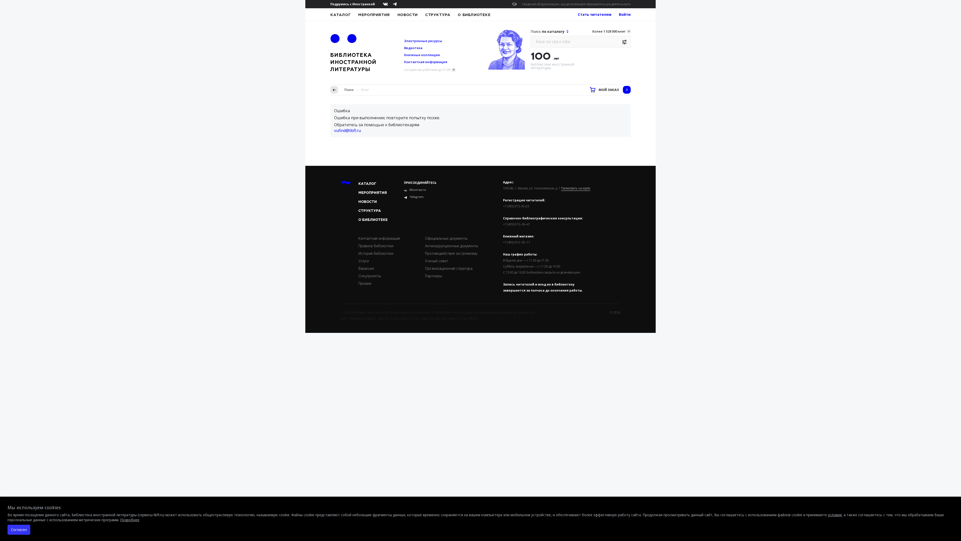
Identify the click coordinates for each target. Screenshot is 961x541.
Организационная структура (448, 268)
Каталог (340, 14)
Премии (364, 283)
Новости (407, 14)
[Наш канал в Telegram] (395, 4)
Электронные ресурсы (423, 41)
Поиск (349, 89)
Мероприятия (374, 14)
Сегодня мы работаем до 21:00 (427, 70)
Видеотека (413, 48)
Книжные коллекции (422, 55)
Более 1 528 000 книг (609, 31)
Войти (625, 14)
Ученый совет (436, 260)
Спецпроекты (369, 276)
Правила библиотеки (375, 245)
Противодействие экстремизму (451, 253)
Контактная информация (425, 62)
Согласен (19, 529)
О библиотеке (474, 14)
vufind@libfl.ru (347, 130)
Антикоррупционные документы (451, 245)
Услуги (363, 260)
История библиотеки (375, 253)
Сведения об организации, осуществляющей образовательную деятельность (576, 4)
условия (835, 514)
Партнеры (433, 276)
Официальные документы (446, 238)
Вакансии (366, 268)
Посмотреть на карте (575, 188)
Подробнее (129, 519)
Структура (437, 14)
